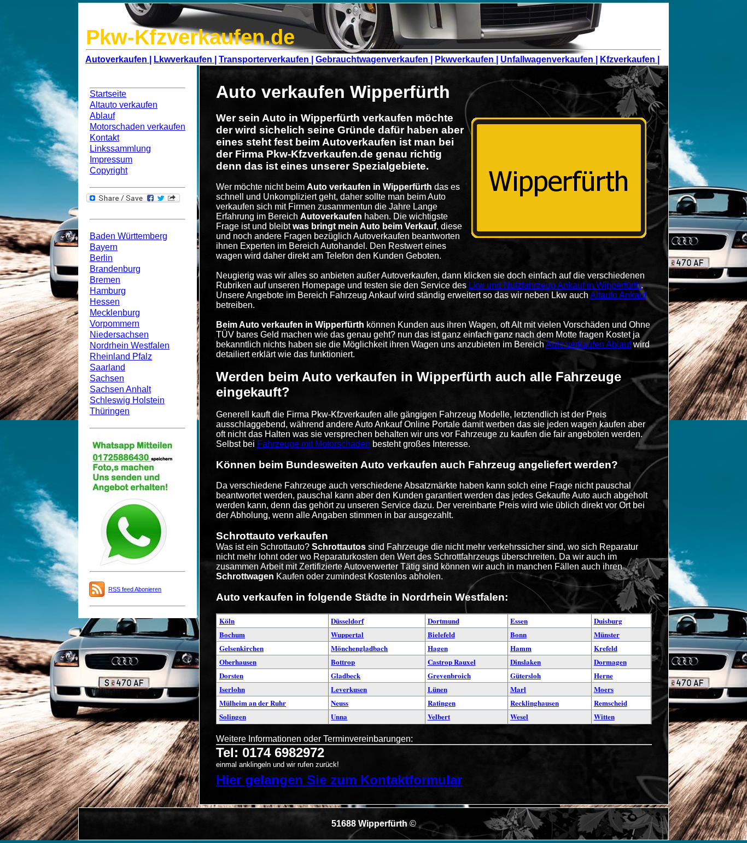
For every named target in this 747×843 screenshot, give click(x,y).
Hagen (438, 648)
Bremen (105, 279)
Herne (603, 675)
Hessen (105, 301)
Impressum (111, 159)
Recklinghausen (534, 702)
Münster (607, 634)
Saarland (107, 367)
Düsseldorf (347, 620)
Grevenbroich (449, 675)
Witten (604, 716)
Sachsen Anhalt (120, 389)
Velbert (439, 716)
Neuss (339, 702)
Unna (339, 716)
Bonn (518, 634)
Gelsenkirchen (241, 648)
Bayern (104, 247)
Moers (604, 689)
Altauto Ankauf (618, 295)
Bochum (232, 634)
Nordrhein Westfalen (130, 345)
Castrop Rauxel (452, 661)
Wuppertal (347, 634)
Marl (518, 689)
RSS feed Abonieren (134, 589)
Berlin (101, 258)
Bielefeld (441, 634)
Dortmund (443, 620)
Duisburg (608, 620)
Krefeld (605, 648)
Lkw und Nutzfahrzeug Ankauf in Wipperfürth (555, 285)
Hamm (521, 648)
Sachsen (107, 378)
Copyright (108, 170)
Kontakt (104, 137)
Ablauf (102, 115)
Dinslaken (525, 661)
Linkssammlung (120, 148)
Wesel (519, 716)
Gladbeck (345, 675)
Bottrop (343, 661)
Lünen (437, 689)
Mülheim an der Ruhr (252, 702)
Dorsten (231, 675)
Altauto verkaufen (123, 104)
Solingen (232, 716)
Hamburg (108, 290)
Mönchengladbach (359, 648)
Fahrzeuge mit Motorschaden (313, 444)
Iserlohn (232, 689)
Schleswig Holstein (127, 400)
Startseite (108, 93)
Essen (519, 620)
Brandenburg (115, 269)
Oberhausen (237, 661)
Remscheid (610, 702)
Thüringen (110, 411)
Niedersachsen (119, 334)
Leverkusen (349, 689)
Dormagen (610, 661)
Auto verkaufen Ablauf (588, 344)
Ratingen (442, 702)
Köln (227, 620)
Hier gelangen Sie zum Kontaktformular (339, 779)
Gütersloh (525, 675)
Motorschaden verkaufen (137, 126)
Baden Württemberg (128, 236)
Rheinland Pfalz (121, 356)
